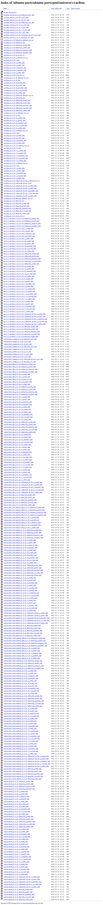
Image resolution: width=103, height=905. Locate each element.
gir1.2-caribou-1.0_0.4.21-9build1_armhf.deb (21, 329)
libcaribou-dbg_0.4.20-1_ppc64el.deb (18, 382)
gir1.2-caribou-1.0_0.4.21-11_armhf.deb (19, 268)
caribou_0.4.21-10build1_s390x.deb (17, 110)
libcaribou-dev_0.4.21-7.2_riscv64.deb (18, 464)
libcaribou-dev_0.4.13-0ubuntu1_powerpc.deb (20, 392)
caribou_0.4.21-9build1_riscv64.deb (17, 211)
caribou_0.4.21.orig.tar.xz (14, 216)
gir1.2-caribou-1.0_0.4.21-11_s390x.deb (19, 276)
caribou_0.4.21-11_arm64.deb (14, 118)
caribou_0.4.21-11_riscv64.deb (15, 125)
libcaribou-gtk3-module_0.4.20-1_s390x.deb (20, 681)
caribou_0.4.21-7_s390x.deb (14, 178)
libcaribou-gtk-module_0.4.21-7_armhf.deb (20, 603)
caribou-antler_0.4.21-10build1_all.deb (19, 22)
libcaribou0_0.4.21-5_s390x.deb (16, 849)
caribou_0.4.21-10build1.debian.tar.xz (18, 95)
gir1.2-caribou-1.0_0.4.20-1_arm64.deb (18, 228)
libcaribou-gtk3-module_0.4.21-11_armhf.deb (20, 711)
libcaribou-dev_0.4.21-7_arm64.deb (17, 469)
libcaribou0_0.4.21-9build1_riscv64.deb (19, 897)
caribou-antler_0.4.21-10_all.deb (16, 20)
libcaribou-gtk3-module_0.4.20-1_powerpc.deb (21, 676)
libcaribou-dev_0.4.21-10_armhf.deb (17, 412)
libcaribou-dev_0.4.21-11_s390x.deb (17, 444)
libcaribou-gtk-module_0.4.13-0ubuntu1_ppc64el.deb (23, 537)
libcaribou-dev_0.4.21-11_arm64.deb (17, 434)
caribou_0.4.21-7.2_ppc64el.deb (16, 155)
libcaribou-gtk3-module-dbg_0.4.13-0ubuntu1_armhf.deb (24, 640)
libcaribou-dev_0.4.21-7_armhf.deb (17, 472)
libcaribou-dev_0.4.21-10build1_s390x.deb (20, 432)
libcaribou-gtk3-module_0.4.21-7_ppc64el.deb (21, 748)
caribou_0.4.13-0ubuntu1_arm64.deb (17, 45)
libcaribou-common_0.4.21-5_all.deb (17, 351)
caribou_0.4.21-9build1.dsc (14, 201)
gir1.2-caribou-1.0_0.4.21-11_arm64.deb (19, 266)
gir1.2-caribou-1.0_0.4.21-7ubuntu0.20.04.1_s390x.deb (24, 324)
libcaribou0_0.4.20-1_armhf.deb (16, 794)
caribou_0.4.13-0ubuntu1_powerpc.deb (18, 50)
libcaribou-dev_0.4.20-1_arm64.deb (17, 397)
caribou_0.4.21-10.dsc (12, 80)
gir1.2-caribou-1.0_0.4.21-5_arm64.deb (18, 279)
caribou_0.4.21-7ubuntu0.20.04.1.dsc (18, 183)
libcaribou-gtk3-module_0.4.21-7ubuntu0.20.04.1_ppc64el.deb (27, 761)
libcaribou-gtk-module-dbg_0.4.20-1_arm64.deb (21, 517)
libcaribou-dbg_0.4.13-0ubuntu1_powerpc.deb (20, 369)
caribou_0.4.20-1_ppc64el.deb (15, 70)
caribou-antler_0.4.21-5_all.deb (16, 27)
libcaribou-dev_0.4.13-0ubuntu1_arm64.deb (20, 387)
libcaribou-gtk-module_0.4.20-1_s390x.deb (20, 550)
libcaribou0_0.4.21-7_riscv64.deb (16, 872)
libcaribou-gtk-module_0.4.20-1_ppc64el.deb (20, 547)
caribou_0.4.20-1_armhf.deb (14, 65)
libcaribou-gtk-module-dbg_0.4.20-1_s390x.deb (21, 527)
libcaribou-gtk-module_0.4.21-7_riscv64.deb (20, 608)
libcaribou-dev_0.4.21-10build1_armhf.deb (20, 424)
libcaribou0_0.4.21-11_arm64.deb (16, 829)
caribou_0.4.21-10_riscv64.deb (15, 90)
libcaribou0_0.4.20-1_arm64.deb (16, 791)
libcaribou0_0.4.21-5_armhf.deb (16, 844)
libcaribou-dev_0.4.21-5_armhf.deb (17, 449)
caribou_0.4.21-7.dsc (12, 165)
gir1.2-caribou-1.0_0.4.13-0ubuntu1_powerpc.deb (22, 223)
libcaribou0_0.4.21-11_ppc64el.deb (17, 834)
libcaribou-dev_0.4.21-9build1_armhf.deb (19, 497)
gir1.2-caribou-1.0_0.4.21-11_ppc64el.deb (20, 271)
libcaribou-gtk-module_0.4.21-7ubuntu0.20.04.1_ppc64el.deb (26, 618)
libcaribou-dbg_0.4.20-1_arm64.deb (17, 374)
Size (68, 8)
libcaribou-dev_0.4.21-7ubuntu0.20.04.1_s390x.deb (23, 492)
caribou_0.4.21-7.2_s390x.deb (15, 160)
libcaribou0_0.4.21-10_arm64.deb (16, 804)
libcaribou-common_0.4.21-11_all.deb (18, 349)
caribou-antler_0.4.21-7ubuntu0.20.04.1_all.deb (22, 35)
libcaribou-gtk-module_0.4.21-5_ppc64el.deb (20, 583)
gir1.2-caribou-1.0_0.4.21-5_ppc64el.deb (19, 284)
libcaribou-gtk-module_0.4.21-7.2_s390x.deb (20, 598)
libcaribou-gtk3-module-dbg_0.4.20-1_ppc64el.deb (22, 655)
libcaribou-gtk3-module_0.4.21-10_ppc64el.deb (21, 688)
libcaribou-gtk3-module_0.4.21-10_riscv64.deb (21, 691)
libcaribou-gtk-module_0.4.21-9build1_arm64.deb (22, 625)
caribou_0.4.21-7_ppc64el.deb (15, 173)
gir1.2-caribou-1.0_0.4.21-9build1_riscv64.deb (22, 334)
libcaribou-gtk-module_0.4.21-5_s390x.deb (20, 585)
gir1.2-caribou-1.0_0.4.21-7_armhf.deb (18, 304)
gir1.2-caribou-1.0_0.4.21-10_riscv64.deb (20, 248)
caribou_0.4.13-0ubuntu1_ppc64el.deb (18, 52)
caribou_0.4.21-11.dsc (12, 115)
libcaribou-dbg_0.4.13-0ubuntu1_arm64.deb (20, 364)
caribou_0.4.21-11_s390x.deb (14, 128)
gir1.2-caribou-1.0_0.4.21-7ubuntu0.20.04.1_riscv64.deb (25, 321)
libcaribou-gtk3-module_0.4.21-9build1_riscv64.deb (23, 776)
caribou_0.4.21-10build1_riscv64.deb (18, 108)
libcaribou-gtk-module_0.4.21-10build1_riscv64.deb (23, 573)
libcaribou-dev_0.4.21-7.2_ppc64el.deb (18, 462)
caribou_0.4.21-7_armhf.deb (14, 170)
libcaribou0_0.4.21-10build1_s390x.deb (18, 826)
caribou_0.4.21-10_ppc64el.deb (15, 88)
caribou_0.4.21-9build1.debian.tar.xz (18, 198)
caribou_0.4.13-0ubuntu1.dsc (14, 42)
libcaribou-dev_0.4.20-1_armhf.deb (17, 399)
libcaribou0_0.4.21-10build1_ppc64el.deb (19, 821)
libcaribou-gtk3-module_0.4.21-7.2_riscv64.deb (22, 738)
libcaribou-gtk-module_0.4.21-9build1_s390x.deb (22, 635)
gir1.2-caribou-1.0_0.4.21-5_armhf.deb (18, 281)
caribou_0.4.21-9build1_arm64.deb (16, 203)
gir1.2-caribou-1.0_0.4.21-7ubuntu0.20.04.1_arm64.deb (24, 314)
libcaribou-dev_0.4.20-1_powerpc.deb (18, 402)
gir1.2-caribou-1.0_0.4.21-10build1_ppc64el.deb (22, 258)
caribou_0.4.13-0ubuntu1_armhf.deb (17, 47)
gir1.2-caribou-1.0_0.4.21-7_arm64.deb (18, 301)
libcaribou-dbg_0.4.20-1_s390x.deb (17, 384)
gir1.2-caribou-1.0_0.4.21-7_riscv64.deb (19, 309)
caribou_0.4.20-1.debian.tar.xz (16, 57)
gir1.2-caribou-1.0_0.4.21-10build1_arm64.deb (21, 253)
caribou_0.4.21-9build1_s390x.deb (16, 213)
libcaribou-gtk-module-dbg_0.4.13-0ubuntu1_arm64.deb (24, 507)
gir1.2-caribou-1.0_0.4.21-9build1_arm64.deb (21, 326)
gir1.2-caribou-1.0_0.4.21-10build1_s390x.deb (21, 263)
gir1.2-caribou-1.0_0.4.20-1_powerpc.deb (19, 233)
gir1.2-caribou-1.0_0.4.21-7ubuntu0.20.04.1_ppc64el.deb (25, 319)
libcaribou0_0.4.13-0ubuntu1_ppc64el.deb (19, 789)
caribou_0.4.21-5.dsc (12, 133)
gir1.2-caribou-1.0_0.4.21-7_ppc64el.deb (19, 306)
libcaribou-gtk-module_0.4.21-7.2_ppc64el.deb (21, 593)
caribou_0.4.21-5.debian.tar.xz (16, 130)
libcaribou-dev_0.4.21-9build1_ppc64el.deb (20, 500)
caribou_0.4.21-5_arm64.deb (14, 135)
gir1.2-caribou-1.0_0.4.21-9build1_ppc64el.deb (22, 331)
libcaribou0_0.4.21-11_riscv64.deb (17, 836)
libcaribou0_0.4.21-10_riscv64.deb (17, 811)
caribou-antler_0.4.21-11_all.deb (16, 25)
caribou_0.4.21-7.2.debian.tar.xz (16, 145)
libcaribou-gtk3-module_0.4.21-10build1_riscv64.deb (24, 703)
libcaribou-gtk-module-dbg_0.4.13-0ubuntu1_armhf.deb (24, 510)
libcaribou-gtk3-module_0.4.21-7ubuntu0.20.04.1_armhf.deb (26, 758)
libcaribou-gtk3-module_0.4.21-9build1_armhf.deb (22, 771)
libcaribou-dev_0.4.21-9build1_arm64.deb (19, 495)
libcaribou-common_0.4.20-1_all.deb (17, 341)
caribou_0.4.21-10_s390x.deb (14, 93)
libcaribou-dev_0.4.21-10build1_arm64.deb (20, 422)
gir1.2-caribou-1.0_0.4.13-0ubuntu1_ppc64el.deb (22, 226)
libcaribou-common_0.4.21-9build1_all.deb (20, 361)
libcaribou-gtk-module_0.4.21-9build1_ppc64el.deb (23, 630)
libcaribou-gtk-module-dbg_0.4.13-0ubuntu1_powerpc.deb (25, 512)
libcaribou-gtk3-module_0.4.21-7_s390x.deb (20, 753)
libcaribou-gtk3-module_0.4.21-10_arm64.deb (20, 683)
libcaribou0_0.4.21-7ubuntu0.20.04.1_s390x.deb (22, 887)
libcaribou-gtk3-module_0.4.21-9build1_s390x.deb (22, 779)
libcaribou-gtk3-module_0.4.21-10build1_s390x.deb (23, 706)
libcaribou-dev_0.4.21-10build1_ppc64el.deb (20, 427)
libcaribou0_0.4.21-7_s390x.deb (16, 874)
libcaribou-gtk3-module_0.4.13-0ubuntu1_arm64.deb (23, 660)
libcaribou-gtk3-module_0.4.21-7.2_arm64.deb (21, 731)
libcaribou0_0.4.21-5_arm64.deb (16, 841)
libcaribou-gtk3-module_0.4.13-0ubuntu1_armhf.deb (23, 663)
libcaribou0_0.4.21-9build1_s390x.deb (18, 899)
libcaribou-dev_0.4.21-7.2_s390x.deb (18, 467)
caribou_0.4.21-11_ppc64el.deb (15, 123)
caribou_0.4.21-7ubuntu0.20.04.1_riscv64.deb (21, 193)
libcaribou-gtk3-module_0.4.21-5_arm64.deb (20, 721)
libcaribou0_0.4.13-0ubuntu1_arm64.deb (18, 781)
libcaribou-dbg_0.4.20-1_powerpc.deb (18, 379)
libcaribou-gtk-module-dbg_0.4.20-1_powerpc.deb (22, 522)
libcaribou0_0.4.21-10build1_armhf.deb (18, 819)
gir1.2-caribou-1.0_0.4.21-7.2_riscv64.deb (20, 296)
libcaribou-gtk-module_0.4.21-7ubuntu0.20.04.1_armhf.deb (26, 615)
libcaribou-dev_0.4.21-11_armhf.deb (17, 437)
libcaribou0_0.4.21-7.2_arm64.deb (16, 851)
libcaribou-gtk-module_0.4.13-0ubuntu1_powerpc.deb (23, 535)
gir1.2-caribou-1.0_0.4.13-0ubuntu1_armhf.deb (21, 221)
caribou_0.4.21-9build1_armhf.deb (16, 206)
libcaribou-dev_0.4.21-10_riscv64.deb (18, 417)
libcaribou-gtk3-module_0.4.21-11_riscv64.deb (21, 716)
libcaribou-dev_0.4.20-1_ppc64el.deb (18, 404)
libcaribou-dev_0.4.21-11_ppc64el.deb (18, 439)
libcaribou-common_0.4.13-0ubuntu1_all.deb (20, 339)
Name (5, 8)
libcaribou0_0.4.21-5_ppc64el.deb (16, 846)
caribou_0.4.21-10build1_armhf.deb (17, 103)
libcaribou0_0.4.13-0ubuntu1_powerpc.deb (19, 786)
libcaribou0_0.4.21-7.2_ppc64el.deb (17, 856)
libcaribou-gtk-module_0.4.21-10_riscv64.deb (21, 560)
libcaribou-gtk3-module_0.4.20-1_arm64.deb (20, 671)
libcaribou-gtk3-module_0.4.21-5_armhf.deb (20, 723)
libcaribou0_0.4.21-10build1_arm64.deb (18, 816)
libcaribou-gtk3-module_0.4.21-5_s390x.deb (20, 728)
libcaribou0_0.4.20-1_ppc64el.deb (16, 799)
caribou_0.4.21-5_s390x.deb (14, 143)
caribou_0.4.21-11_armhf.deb (14, 120)
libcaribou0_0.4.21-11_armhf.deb (16, 831)
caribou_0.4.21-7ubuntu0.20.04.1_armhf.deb (20, 188)
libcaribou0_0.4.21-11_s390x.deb (16, 839)
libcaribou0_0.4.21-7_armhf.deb (16, 867)
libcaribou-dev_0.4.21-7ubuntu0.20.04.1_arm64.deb (23, 482)
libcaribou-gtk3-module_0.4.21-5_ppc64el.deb (21, 726)
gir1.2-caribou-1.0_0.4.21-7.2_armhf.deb (19, 291)
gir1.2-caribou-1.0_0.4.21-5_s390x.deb (18, 286)
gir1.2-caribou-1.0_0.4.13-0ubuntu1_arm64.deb (21, 218)
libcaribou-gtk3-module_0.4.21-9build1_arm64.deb (22, 769)
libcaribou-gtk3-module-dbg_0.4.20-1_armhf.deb (22, 650)
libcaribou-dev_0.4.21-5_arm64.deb (17, 447)
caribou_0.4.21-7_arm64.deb (14, 168)
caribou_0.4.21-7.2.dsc (12, 148)
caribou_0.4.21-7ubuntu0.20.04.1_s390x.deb (20, 196)
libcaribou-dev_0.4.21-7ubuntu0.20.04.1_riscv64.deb (24, 490)
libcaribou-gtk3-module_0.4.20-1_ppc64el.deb (21, 678)
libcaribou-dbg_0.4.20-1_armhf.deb (17, 377)
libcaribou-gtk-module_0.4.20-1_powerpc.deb (20, 545)
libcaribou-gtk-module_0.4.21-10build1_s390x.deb (22, 575)
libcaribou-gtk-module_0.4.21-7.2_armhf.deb (20, 590)
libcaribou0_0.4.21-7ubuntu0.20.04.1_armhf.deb (22, 879)
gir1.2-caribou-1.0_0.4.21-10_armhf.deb (19, 243)
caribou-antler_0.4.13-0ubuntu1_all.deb (19, 15)
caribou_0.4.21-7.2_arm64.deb (15, 150)
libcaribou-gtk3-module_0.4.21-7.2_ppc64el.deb (22, 736)
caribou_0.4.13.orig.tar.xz (14, 55)
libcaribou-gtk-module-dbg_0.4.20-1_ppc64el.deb (22, 525)
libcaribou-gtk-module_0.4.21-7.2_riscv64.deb (21, 595)
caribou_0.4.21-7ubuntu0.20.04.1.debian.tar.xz (22, 181)
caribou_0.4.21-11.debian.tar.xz (16, 113)
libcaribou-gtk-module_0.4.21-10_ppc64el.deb (21, 557)
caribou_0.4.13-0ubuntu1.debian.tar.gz (18, 40)
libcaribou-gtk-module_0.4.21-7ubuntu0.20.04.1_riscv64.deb (26, 620)
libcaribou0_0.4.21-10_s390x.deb (16, 814)
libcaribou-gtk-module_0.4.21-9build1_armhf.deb (22, 628)
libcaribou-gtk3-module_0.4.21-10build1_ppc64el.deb (24, 701)
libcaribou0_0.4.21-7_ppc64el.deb (16, 869)
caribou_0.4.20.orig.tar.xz (14, 75)
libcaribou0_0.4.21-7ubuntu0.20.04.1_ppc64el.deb (22, 882)
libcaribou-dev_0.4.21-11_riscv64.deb (18, 442)
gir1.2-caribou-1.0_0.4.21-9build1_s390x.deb (21, 336)
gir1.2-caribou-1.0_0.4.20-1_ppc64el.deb (19, 236)
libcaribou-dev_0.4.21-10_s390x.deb (17, 419)
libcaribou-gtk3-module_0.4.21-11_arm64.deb (20, 708)
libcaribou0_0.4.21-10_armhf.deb (16, 806)
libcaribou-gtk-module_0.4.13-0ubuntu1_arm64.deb (22, 530)
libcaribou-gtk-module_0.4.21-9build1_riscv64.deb (23, 633)
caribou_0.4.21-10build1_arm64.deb (17, 100)
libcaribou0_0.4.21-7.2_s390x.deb (16, 861)
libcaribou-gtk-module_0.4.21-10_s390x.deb (20, 562)
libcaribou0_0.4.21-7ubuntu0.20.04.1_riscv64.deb (22, 884)
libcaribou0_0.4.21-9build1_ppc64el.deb (19, 894)
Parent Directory (10, 12)
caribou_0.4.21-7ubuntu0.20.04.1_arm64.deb (20, 186)
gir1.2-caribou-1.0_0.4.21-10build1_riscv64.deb (22, 261)
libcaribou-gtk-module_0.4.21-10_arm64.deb (20, 552)
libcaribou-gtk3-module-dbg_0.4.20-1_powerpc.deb (22, 653)
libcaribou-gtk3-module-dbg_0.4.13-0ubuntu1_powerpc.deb (25, 643)
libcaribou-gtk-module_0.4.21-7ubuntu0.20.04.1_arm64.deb (26, 613)
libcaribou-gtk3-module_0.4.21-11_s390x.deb (20, 718)
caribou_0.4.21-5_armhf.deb (14, 138)
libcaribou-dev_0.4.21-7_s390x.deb (17, 480)
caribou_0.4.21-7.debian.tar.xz (16, 163)
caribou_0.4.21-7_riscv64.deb (15, 175)
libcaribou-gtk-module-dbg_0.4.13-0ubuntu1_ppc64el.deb (25, 515)
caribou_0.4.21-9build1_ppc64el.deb (17, 208)
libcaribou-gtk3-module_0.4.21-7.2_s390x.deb (21, 741)
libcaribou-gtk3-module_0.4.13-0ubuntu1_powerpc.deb (24, 665)
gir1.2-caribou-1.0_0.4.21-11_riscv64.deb (20, 273)
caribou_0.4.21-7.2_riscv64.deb (16, 158)
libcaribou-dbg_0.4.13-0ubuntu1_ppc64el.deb (20, 371)
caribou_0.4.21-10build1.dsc (14, 98)
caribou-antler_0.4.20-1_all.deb (16, 17)
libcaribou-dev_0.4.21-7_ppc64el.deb (18, 475)
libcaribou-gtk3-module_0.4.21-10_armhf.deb (20, 686)
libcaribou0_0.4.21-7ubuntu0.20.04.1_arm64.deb (22, 877)
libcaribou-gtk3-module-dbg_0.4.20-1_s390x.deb (22, 658)
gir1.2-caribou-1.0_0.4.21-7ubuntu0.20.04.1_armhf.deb (24, 316)
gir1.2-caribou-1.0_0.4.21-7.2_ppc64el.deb (20, 294)
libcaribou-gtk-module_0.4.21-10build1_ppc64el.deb (23, 570)
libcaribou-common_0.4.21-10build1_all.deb (20, 346)
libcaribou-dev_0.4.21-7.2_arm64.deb (18, 457)
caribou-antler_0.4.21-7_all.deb (16, 32)
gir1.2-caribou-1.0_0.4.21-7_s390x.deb (18, 311)
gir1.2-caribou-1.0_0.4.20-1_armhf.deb (18, 231)
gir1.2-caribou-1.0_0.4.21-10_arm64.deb (19, 241)
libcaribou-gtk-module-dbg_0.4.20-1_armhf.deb (21, 520)
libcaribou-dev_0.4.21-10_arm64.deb (17, 409)
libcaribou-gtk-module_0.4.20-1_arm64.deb (20, 540)
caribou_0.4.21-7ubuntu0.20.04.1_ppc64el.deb (21, 191)
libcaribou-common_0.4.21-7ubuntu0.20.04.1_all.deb (23, 359)
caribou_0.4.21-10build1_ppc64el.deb (18, 105)
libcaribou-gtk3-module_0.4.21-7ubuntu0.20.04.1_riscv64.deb (27, 763)
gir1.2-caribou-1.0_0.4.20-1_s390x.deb (18, 238)
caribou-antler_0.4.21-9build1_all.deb (18, 37)
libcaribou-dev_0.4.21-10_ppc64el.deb (18, 414)
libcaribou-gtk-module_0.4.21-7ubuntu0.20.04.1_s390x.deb (26, 623)
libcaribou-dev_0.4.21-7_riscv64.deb (18, 477)
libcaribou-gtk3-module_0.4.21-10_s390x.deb (20, 693)
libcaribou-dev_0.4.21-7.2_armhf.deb (18, 459)
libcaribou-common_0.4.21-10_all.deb (18, 344)
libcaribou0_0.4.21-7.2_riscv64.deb (17, 859)
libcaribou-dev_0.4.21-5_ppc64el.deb (18, 452)
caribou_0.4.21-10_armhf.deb (14, 85)
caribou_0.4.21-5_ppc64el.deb (15, 140)
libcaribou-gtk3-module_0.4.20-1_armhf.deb (20, 673)
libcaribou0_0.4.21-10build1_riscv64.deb (19, 824)
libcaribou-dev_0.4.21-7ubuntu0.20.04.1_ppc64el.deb (24, 487)
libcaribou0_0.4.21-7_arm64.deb (16, 864)
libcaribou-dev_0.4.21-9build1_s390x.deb (19, 505)
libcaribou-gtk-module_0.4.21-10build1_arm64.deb (22, 565)
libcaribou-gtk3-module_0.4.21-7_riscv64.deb (21, 751)
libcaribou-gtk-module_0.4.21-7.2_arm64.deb (20, 588)
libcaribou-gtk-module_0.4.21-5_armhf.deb (20, 580)
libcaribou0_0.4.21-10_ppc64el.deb (17, 809)
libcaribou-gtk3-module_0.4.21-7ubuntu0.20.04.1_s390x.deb (26, 766)
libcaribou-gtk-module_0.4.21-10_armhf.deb (20, 555)
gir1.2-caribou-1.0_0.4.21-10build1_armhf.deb (21, 256)
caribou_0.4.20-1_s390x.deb (14, 72)
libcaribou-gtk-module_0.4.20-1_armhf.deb (20, 542)
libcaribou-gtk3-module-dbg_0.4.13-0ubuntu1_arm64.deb (24, 638)
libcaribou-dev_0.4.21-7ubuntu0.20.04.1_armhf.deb (23, 485)
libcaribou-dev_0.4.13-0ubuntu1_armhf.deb (20, 389)
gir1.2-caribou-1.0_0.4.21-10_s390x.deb (19, 251)
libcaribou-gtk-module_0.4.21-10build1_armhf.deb (22, 567)
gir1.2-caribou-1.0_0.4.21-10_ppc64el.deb (20, 246)
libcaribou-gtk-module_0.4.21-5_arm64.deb (20, 578)
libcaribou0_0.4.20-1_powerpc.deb (16, 796)
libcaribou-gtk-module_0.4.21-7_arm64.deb (20, 600)
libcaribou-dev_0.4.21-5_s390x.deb (17, 454)
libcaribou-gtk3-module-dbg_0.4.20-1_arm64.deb (22, 648)
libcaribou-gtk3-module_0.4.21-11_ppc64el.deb (21, 713)
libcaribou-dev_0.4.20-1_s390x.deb (17, 407)
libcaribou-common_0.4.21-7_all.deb (17, 356)
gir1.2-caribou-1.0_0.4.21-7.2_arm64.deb (19, 289)
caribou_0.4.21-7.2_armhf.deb (15, 153)
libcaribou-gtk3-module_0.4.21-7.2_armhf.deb (21, 733)
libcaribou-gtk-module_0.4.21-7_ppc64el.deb (20, 605)
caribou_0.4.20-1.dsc (12, 60)
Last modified (56, 8)
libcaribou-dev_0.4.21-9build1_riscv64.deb (20, 502)
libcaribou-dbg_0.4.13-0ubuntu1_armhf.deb (20, 366)
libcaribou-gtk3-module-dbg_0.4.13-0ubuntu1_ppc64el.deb (25, 645)
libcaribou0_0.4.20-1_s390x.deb (16, 801)
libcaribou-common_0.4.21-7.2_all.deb (18, 354)
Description (75, 8)
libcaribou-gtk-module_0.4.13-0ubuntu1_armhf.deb (22, 532)
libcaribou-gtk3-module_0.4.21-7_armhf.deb (20, 746)
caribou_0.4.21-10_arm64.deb (14, 83)
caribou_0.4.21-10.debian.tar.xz (16, 77)
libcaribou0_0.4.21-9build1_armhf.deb (18, 892)
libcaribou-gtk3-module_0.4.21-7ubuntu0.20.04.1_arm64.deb (26, 756)
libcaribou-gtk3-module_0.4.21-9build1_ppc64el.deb (23, 774)
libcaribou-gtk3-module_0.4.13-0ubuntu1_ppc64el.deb (24, 668)
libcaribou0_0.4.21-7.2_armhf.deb (16, 854)
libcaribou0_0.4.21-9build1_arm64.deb (18, 889)
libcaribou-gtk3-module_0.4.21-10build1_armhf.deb (23, 698)
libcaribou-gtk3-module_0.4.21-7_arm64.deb (20, 743)
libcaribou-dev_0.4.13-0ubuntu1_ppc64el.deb (20, 394)
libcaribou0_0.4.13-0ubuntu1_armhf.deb (18, 784)
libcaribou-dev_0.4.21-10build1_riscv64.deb (20, 429)
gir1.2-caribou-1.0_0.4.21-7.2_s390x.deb (19, 299)
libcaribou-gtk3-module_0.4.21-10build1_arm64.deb (23, 696)
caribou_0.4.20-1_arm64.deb (14, 62)
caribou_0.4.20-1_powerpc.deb (15, 67)
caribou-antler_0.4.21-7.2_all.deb (17, 30)
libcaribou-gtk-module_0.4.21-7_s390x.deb (20, 610)
